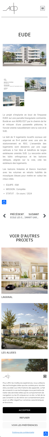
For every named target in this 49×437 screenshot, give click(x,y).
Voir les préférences (25, 425)
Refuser (25, 417)
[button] (45, 376)
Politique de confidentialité (23, 432)
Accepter (24, 410)
